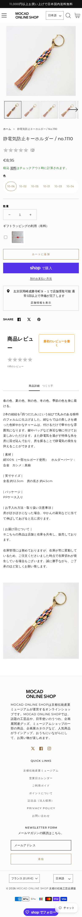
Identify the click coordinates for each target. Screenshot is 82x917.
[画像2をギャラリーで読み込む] (31, 109)
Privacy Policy (41, 808)
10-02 (23, 186)
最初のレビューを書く (57, 343)
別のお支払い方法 (41, 278)
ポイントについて (41, 793)
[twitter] (33, 748)
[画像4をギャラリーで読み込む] (67, 109)
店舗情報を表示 (41, 302)
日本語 (52, 15)
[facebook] (41, 748)
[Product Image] (41, 61)
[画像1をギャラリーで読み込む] (12, 109)
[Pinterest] (38, 319)
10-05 (35, 186)
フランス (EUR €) (22, 878)
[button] (4, 15)
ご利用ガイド (41, 785)
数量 (6, 206)
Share (8, 319)
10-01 (46, 186)
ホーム (7, 129)
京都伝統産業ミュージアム (41, 770)
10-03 (58, 186)
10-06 (11, 186)
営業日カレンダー (41, 778)
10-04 (70, 186)
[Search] (68, 15)
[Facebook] (19, 319)
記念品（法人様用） (41, 800)
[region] (41, 4)
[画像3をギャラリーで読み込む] (49, 109)
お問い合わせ (41, 815)
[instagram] (49, 748)
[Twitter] (29, 319)
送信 (41, 859)
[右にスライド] (73, 112)
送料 (13, 168)
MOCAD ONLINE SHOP (33, 888)
